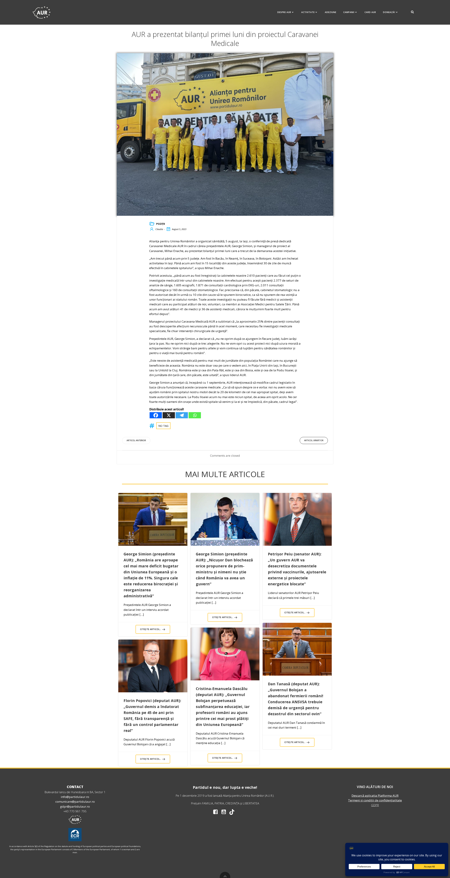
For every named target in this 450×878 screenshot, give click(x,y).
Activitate (308, 12)
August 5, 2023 (179, 229)
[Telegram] (182, 415)
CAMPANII (348, 12)
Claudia (159, 229)
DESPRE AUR (284, 12)
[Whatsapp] (195, 415)
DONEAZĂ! (389, 12)
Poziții (160, 223)
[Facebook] (156, 415)
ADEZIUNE (330, 12)
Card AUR (370, 12)
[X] (169, 415)
